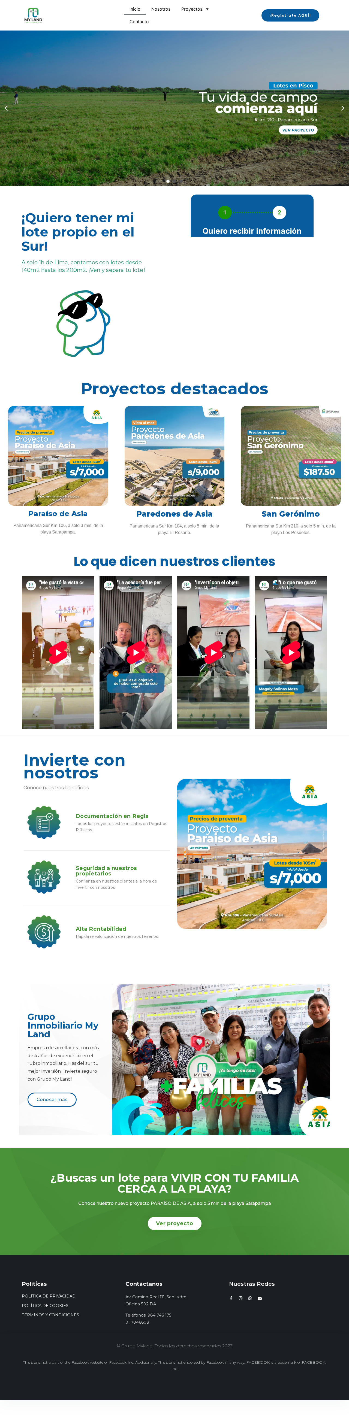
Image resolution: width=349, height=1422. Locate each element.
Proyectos (191, 9)
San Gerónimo (291, 514)
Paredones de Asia (174, 514)
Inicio (135, 9)
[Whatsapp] (250, 1298)
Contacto (139, 21)
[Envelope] (260, 1298)
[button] (290, 15)
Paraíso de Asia (58, 513)
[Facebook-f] (231, 1298)
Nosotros (160, 9)
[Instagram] (241, 1298)
